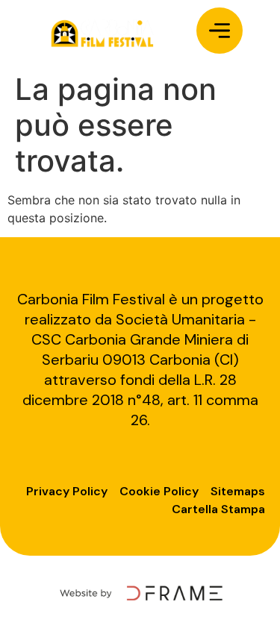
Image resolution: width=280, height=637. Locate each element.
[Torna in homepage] (101, 33)
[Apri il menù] (219, 30)
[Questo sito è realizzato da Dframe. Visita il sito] (140, 592)
